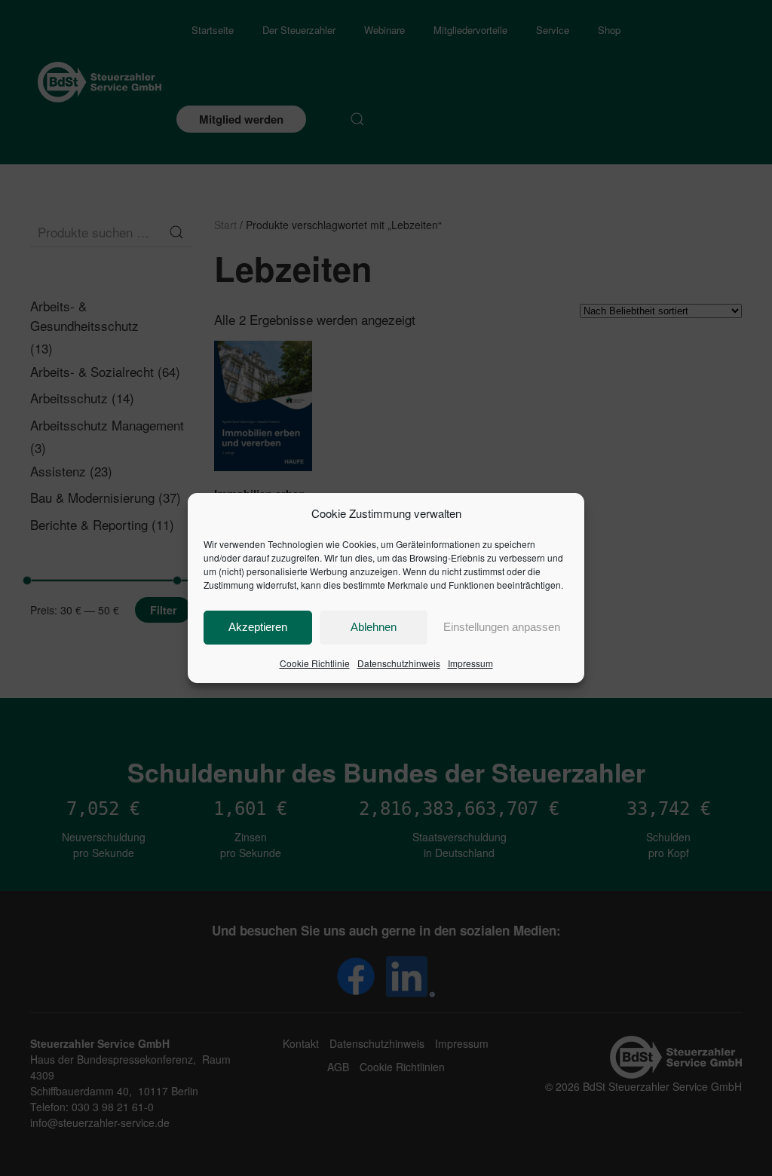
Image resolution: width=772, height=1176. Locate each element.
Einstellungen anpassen (501, 626)
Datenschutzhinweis (398, 663)
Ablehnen (374, 626)
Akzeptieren (257, 626)
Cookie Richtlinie (315, 663)
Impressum (470, 663)
